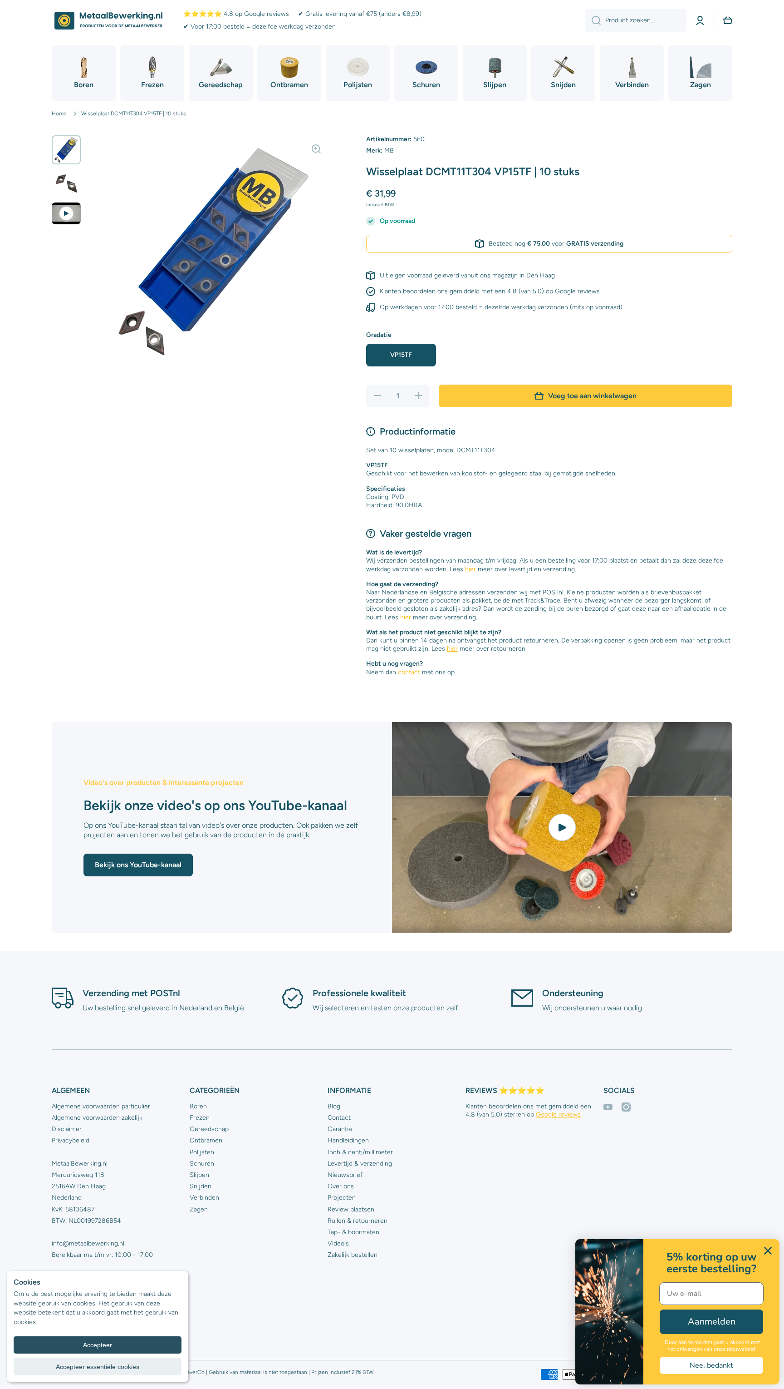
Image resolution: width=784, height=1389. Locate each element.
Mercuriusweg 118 (78, 1175)
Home (59, 113)
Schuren (202, 1163)
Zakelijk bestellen (352, 1255)
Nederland (67, 1197)
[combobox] (635, 20)
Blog (334, 1106)
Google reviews (558, 1114)
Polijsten (202, 1152)
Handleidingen (348, 1140)
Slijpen (199, 1175)
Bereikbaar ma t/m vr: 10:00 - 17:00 (102, 1255)
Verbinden (204, 1197)
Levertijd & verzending (360, 1163)
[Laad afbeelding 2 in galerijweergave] (66, 183)
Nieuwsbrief (345, 1175)
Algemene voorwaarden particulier (101, 1106)
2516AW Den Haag (79, 1186)
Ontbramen (206, 1140)
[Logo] (108, 20)
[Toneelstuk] (562, 827)
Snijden (200, 1186)
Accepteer (97, 1345)
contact (409, 672)
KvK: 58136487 (73, 1209)
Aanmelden (711, 1321)
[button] (727, 20)
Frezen (200, 1118)
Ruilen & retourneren (357, 1221)
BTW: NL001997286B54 (86, 1221)
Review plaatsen (351, 1209)
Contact (339, 1118)
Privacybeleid (70, 1140)
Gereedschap (209, 1129)
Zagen (199, 1209)
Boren (198, 1106)
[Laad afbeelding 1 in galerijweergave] (66, 149)
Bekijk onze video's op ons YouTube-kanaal (215, 805)
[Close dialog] (768, 1251)
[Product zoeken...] (593, 20)
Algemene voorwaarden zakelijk (97, 1118)
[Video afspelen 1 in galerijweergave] (66, 213)
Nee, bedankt (711, 1365)
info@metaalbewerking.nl (88, 1243)
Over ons (341, 1186)
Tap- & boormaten (353, 1232)
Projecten (342, 1197)
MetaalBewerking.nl (80, 1163)
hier (470, 569)
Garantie (340, 1129)
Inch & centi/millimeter (360, 1152)
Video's (338, 1243)
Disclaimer (67, 1129)
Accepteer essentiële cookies (97, 1366)
